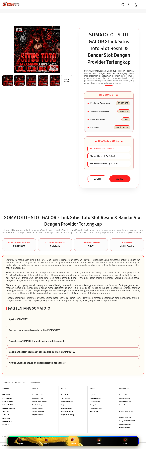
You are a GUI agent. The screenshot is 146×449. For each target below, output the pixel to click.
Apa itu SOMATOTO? (73, 319)
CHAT (125, 443)
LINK (99, 443)
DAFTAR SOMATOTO (8, 402)
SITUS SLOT (6, 418)
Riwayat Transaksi (96, 405)
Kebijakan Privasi (66, 408)
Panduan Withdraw (38, 411)
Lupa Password (95, 402)
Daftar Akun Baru (95, 398)
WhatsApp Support (67, 402)
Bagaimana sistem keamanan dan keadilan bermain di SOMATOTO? (73, 352)
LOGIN (97, 178)
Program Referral (37, 415)
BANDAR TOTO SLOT (8, 408)
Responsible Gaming (67, 415)
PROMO (20, 443)
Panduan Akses (124, 395)
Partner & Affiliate (125, 424)
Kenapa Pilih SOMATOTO (127, 421)
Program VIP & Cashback (39, 402)
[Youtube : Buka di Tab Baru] (142, 446)
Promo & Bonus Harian (39, 395)
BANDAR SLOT (7, 421)
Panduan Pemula (124, 398)
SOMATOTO (6, 395)
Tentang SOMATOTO (125, 418)
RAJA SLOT (6, 425)
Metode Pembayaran (38, 405)
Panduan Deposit (37, 408)
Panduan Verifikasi (96, 408)
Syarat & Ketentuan (67, 411)
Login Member (94, 395)
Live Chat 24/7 (65, 398)
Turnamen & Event (37, 398)
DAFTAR (119, 178)
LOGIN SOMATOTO (8, 398)
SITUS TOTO (6, 411)
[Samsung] (8, 4)
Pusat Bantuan (65, 395)
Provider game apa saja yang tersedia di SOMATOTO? (73, 330)
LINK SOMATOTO (7, 405)
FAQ (62, 405)
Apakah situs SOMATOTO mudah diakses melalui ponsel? (73, 341)
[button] (129, 5)
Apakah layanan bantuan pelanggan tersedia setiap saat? (73, 363)
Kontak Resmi (123, 405)
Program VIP (94, 411)
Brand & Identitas (124, 428)
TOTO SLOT (5, 415)
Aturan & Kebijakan (125, 402)
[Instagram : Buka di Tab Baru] (138, 446)
